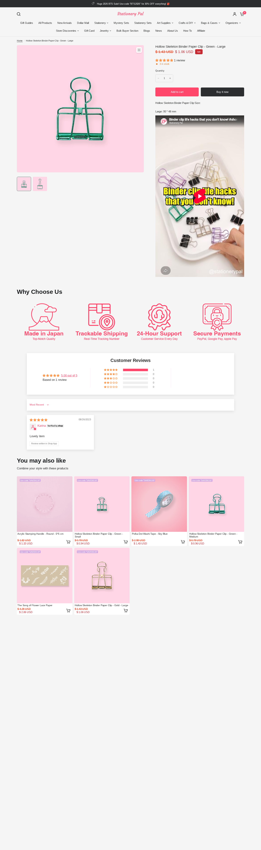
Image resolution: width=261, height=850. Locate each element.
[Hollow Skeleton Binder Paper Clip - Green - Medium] (216, 504)
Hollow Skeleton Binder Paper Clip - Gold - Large (101, 605)
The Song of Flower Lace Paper (34, 605)
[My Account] (234, 14)
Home (20, 40)
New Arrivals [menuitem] (64, 22)
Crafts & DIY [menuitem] (186, 22)
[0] (241, 14)
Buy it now (222, 91)
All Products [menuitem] (45, 22)
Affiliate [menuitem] (201, 30)
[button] (164, 60)
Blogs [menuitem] (146, 30)
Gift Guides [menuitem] (26, 22)
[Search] (19, 14)
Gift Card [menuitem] (89, 30)
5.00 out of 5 (69, 375)
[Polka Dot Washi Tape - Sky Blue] (159, 504)
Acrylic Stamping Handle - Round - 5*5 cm (40, 533)
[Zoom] (139, 50)
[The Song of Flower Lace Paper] (44, 575)
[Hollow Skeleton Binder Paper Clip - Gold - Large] (102, 575)
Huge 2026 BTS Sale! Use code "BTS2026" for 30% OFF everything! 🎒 (133, 3)
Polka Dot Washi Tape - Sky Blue (150, 533)
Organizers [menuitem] (231, 22)
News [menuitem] (158, 30)
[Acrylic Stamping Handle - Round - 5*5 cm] (44, 504)
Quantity (159, 70)
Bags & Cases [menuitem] (209, 22)
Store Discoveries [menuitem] (66, 30)
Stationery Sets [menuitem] (142, 22)
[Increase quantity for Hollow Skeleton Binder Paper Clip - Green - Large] (170, 78)
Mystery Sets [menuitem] (121, 22)
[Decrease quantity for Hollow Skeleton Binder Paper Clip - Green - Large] (158, 78)
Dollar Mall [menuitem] (83, 22)
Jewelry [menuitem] (104, 30)
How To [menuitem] (187, 30)
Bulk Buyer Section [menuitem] (127, 30)
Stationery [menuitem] (100, 22)
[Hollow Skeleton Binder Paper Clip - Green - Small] (102, 504)
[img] (38, 420)
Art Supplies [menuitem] (164, 22)
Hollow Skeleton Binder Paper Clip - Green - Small (99, 535)
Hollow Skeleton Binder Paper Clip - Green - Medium (213, 535)
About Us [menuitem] (172, 30)
